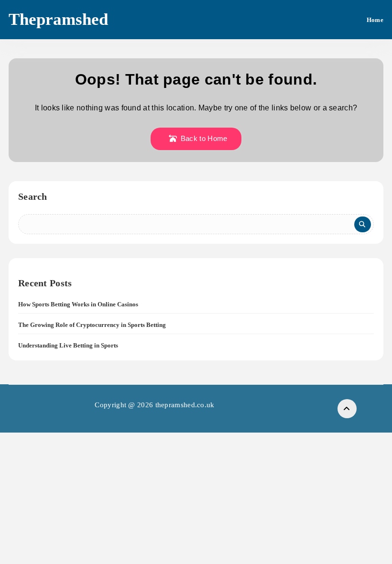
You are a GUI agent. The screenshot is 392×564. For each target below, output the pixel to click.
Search (32, 196)
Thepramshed (58, 19)
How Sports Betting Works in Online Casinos (78, 304)
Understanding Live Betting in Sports (68, 345)
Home (375, 19)
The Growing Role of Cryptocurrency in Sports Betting (92, 324)
